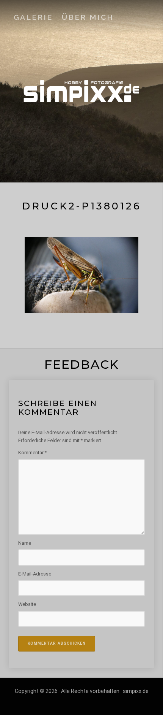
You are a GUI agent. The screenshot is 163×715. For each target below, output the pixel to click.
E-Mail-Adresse (34, 574)
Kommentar (32, 452)
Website (27, 604)
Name (24, 543)
